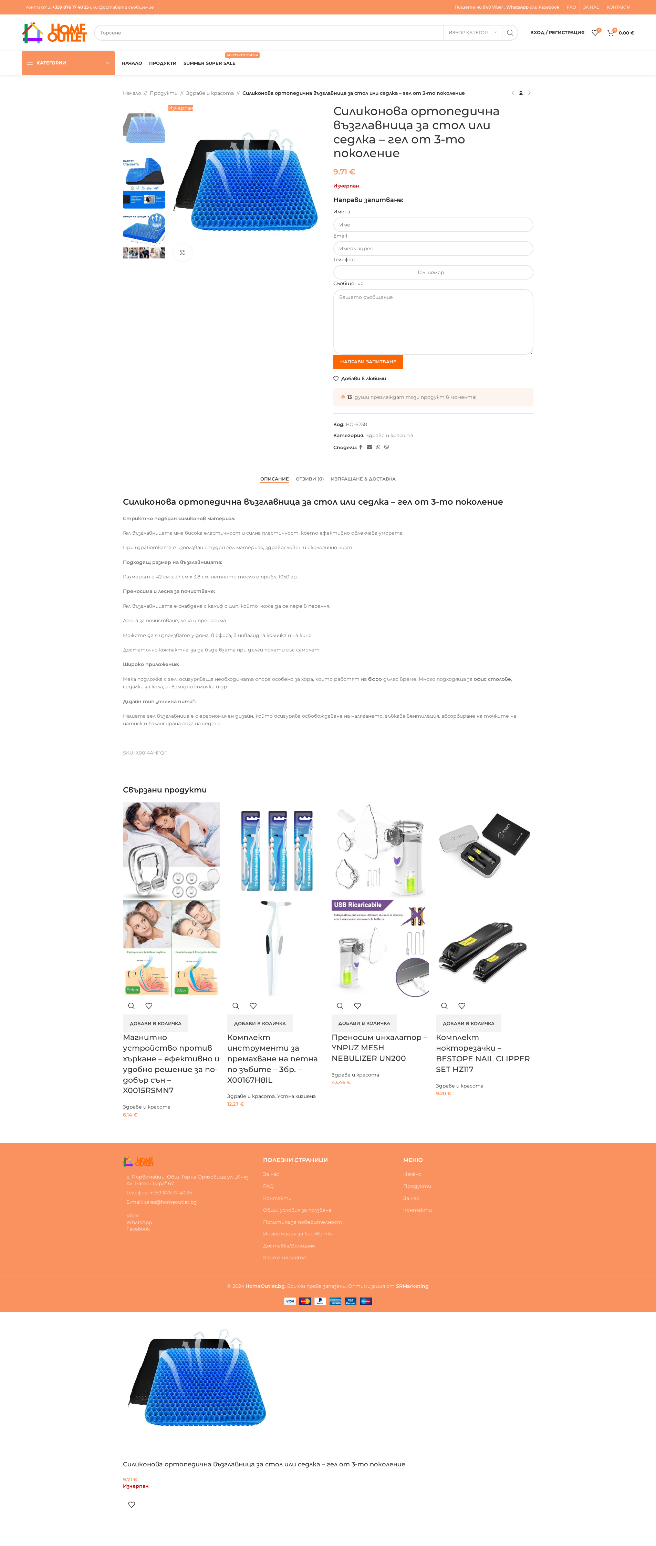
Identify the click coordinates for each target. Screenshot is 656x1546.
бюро (375, 679)
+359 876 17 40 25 (70, 7)
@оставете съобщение (127, 7)
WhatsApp (517, 7)
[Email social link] (369, 447)
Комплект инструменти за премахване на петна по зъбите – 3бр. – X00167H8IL (272, 1058)
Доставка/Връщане (289, 1246)
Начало (132, 93)
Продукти (164, 93)
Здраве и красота (210, 93)
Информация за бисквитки (298, 1234)
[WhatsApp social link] (378, 447)
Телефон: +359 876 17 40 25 (159, 1193)
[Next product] (529, 93)
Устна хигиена (296, 1096)
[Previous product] (513, 93)
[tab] (274, 476)
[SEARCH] (510, 33)
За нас (271, 1174)
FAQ (268, 1186)
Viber (497, 7)
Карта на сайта (284, 1257)
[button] (155, 1023)
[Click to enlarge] (183, 252)
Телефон (344, 259)
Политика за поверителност (302, 1222)
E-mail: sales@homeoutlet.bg (161, 1202)
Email (340, 236)
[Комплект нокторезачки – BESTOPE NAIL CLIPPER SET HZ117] (484, 851)
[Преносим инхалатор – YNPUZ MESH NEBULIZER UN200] (380, 851)
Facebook (549, 7)
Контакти (37, 7)
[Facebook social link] (361, 447)
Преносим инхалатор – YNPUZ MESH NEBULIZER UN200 (379, 1048)
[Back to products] (521, 93)
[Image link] (138, 1161)
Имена (341, 212)
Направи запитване (368, 361)
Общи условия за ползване (297, 1210)
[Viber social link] (386, 447)
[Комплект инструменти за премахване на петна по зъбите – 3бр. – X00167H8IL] (276, 851)
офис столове (492, 679)
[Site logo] (54, 32)
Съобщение (348, 283)
